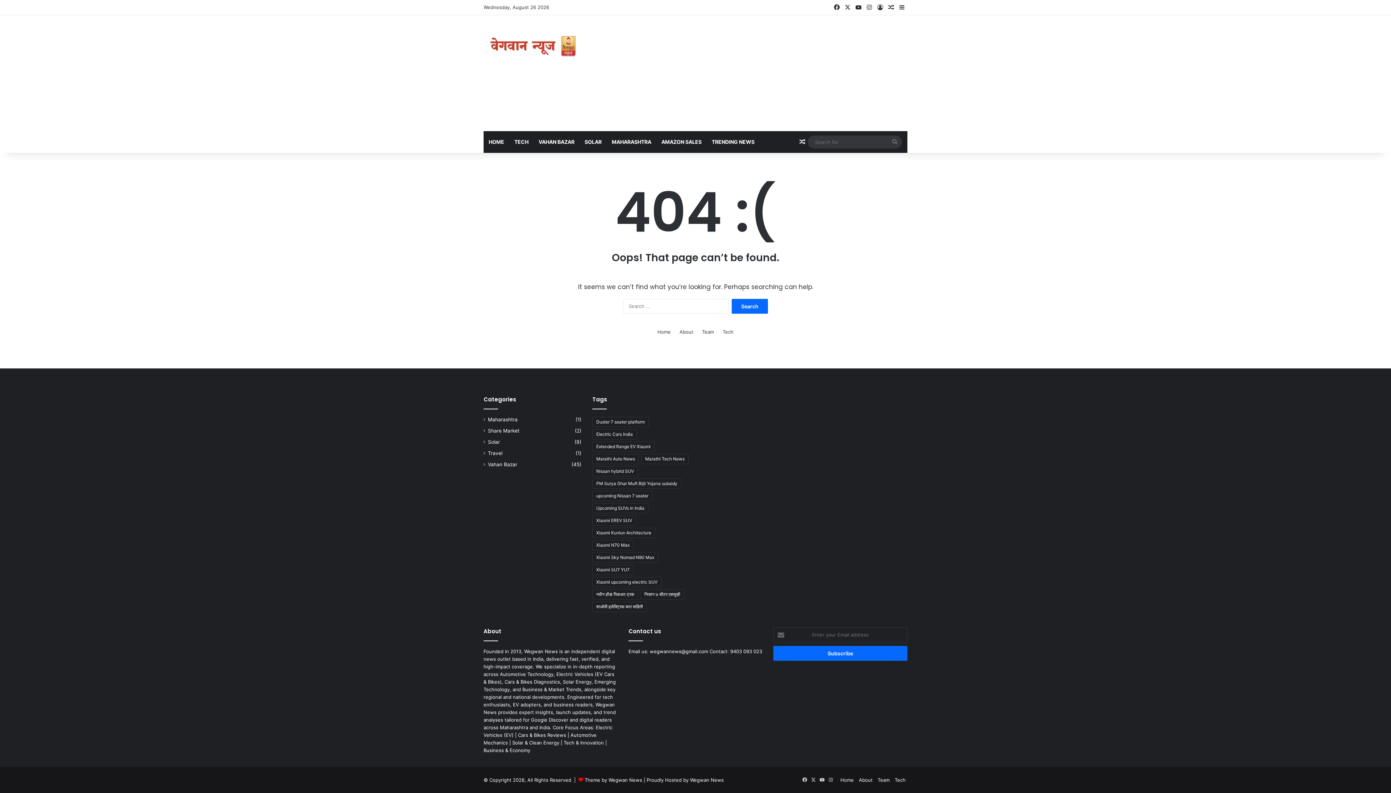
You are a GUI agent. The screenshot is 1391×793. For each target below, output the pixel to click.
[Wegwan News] (534, 46)
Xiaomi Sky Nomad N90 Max (625, 557)
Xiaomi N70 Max (613, 545)
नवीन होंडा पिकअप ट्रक (615, 594)
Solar (593, 142)
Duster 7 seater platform (620, 422)
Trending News (733, 142)
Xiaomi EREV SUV (614, 520)
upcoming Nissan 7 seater (622, 495)
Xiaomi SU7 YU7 (613, 569)
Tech (521, 142)
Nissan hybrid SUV (615, 471)
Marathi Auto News (615, 459)
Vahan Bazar (557, 142)
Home (496, 142)
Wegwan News (707, 780)
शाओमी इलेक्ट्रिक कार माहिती (619, 606)
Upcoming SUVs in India (620, 508)
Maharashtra (631, 142)
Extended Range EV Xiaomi (623, 446)
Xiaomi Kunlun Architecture (623, 532)
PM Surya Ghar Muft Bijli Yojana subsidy (636, 483)
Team (708, 332)
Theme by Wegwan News (613, 780)
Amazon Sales (681, 142)
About (686, 332)
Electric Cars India (614, 434)
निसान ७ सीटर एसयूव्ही (662, 594)
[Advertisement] (767, 73)
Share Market (503, 431)
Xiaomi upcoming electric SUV (626, 582)
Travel (495, 453)
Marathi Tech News (665, 459)
